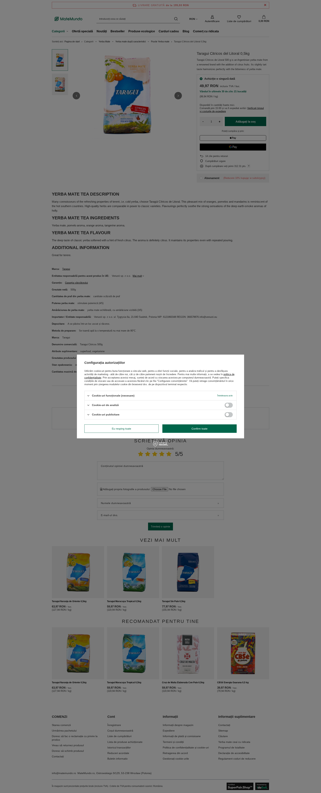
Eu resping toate (121, 428)
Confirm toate (199, 428)
